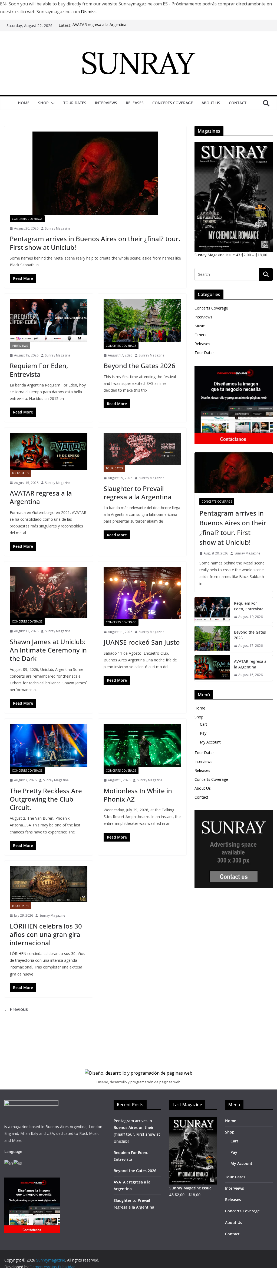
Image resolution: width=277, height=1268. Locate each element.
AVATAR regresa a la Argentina (99, 25)
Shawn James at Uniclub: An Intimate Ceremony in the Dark (48, 650)
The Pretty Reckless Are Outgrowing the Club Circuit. (46, 799)
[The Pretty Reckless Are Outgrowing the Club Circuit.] (48, 745)
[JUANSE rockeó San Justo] (142, 592)
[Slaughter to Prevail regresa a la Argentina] (142, 449)
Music (199, 325)
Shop (43, 102)
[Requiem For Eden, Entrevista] (48, 320)
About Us (211, 102)
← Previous (16, 1009)
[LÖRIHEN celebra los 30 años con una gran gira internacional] (48, 884)
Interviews (106, 102)
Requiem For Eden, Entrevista (39, 369)
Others (200, 334)
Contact (237, 102)
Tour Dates (74, 102)
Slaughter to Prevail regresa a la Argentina (138, 492)
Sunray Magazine (58, 228)
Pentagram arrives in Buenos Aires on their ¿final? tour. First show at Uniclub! (95, 242)
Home (23, 102)
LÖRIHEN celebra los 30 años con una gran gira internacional (46, 934)
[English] (9, 1162)
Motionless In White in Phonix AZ (138, 794)
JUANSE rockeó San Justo (142, 642)
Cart (203, 724)
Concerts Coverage (172, 102)
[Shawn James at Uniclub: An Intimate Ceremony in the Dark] (48, 592)
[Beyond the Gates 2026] (142, 320)
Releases (135, 102)
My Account (210, 742)
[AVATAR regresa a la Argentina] (48, 451)
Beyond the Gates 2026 (139, 365)
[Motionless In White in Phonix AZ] (142, 745)
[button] (52, 103)
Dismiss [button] (89, 12)
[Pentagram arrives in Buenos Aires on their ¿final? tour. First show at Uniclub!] (95, 173)
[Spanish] (18, 1162)
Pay (203, 733)
